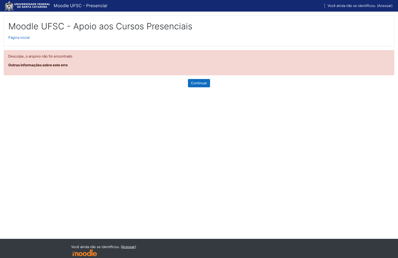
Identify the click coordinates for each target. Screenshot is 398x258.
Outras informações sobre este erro (38, 65)
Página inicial (19, 37)
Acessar (384, 5)
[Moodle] (84, 252)
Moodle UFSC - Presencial (80, 5)
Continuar (199, 83)
